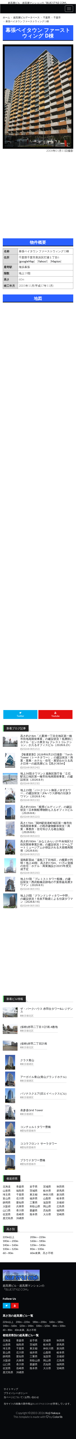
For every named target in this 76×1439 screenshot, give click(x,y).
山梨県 (47, 1198)
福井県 (33, 1198)
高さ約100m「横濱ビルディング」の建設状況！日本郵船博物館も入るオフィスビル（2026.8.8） (46, 810)
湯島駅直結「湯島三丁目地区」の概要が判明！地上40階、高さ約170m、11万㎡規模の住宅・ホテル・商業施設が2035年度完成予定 (46, 864)
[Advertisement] (38, 194)
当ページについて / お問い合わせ (21, 1397)
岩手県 (33, 1186)
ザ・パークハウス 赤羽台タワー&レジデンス (46, 1010)
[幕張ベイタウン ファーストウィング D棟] (38, 96)
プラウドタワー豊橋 (32, 1160)
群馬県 (60, 1190)
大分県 (47, 1214)
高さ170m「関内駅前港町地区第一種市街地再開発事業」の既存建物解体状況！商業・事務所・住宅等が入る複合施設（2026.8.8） (46, 827)
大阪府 (7, 1206)
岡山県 (47, 1206)
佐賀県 (7, 1214)
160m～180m (38, 1241)
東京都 (33, 1194)
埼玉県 (7, 1194)
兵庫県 (20, 1206)
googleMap (27, 261)
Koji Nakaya (52, 1413)
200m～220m (38, 1237)
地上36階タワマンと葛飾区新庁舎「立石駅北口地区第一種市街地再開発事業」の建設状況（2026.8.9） (46, 776)
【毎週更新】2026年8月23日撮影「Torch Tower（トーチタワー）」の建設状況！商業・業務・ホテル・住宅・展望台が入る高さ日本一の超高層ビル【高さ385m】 (46, 758)
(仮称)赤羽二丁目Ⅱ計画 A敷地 (39, 1027)
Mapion (56, 261)
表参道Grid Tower (31, 1110)
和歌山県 (35, 1206)
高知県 (47, 1210)
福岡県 (60, 1210)
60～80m (8, 1253)
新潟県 (60, 1194)
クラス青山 (27, 1060)
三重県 (33, 1202)
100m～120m (10, 1248)
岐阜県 (60, 1198)
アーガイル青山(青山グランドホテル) (43, 1077)
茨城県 (33, 1190)
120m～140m (38, 1245)
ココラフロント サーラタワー (38, 1143)
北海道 (7, 1186)
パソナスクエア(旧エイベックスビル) (43, 1093)
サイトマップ (11, 1389)
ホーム (6, 17)
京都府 (60, 1202)
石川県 (20, 1198)
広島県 (60, 1206)
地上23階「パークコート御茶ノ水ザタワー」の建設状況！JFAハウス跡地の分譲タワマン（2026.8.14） (45, 793)
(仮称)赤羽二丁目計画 (33, 1043)
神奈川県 (48, 1194)
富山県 (7, 1198)
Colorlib (58, 1416)
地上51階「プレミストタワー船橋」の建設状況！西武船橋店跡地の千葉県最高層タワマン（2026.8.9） (46, 882)
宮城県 (47, 1186)
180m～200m (10, 1241)
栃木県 (47, 1190)
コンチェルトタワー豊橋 (35, 1127)
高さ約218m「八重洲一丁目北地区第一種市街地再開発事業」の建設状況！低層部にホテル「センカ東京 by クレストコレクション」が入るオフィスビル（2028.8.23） (46, 740)
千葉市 (57, 17)
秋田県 (60, 1186)
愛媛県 (33, 1210)
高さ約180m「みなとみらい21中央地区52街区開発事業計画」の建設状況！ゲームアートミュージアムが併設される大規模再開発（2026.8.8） (46, 845)
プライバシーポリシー (16, 1393)
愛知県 (20, 1202)
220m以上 (8, 1237)
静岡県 (7, 1202)
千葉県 (46, 17)
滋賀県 (47, 1202)
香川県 (20, 1210)
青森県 (20, 1186)
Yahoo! (42, 261)
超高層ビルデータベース (26, 17)
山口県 (7, 1210)
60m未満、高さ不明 (41, 1253)
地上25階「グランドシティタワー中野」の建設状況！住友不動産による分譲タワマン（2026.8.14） (46, 898)
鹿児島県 (8, 1218)
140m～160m (10, 1245)
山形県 (7, 1190)
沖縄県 (20, 1218)
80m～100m (37, 1248)
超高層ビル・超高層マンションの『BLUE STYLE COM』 (38, 2)
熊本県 (33, 1214)
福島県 (20, 1190)
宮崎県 (60, 1214)
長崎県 (20, 1214)
